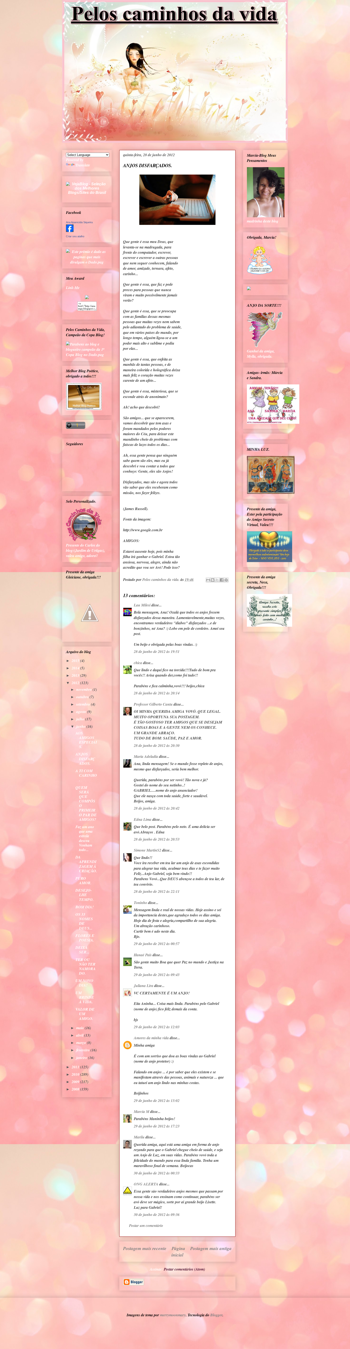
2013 (76, 675)
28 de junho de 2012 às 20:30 (157, 745)
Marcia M (141, 1111)
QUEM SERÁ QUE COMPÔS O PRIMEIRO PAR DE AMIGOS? (86, 803)
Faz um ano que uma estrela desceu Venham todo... (84, 838)
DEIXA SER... (82, 950)
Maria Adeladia (146, 756)
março (81, 1042)
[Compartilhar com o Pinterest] (226, 580)
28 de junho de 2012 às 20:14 (157, 693)
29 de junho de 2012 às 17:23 (157, 1126)
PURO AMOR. (83, 880)
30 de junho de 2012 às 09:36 (157, 1214)
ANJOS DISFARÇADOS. (85, 758)
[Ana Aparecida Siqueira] (70, 230)
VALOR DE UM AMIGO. (85, 1014)
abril (80, 1035)
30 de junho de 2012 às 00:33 (157, 1173)
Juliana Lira (143, 985)
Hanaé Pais (143, 954)
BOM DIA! (84, 907)
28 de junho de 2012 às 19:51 (157, 651)
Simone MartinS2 (147, 850)
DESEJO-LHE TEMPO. (84, 895)
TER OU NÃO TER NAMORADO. (85, 966)
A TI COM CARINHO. (86, 775)
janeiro (82, 1057)
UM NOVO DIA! (84, 983)
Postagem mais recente (144, 1248)
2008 (76, 1089)
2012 (76, 682)
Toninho (140, 902)
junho (81, 726)
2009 (76, 1081)
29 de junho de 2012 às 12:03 (157, 1026)
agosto (81, 711)
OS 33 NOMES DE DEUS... (84, 921)
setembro (83, 704)
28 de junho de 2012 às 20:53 (157, 839)
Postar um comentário (146, 1225)
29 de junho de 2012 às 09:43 (157, 974)
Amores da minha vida (151, 1037)
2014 (76, 668)
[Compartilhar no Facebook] (221, 580)
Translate (82, 165)
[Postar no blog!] (212, 580)
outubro (83, 696)
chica (138, 662)
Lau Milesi (142, 605)
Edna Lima (142, 819)
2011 (76, 1067)
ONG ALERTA (146, 1184)
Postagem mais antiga (211, 1248)
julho (80, 719)
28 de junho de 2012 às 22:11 (157, 891)
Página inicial (178, 1251)
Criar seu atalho (75, 236)
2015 (76, 660)
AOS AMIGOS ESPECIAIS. (86, 739)
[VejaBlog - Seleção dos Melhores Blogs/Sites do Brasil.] (87, 187)
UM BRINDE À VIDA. (84, 997)
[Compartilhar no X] (217, 580)
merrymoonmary (173, 1315)
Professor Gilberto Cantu (153, 704)
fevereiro (83, 1050)
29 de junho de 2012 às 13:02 (157, 1100)
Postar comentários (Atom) (184, 1269)
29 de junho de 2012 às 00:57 (157, 943)
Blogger (216, 1315)
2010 (76, 1074)
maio (80, 1027)
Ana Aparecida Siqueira (79, 222)
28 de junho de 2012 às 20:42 (157, 808)
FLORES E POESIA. (84, 938)
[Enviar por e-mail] (208, 580)
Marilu (139, 1137)
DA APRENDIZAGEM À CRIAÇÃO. (86, 863)
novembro (84, 689)
